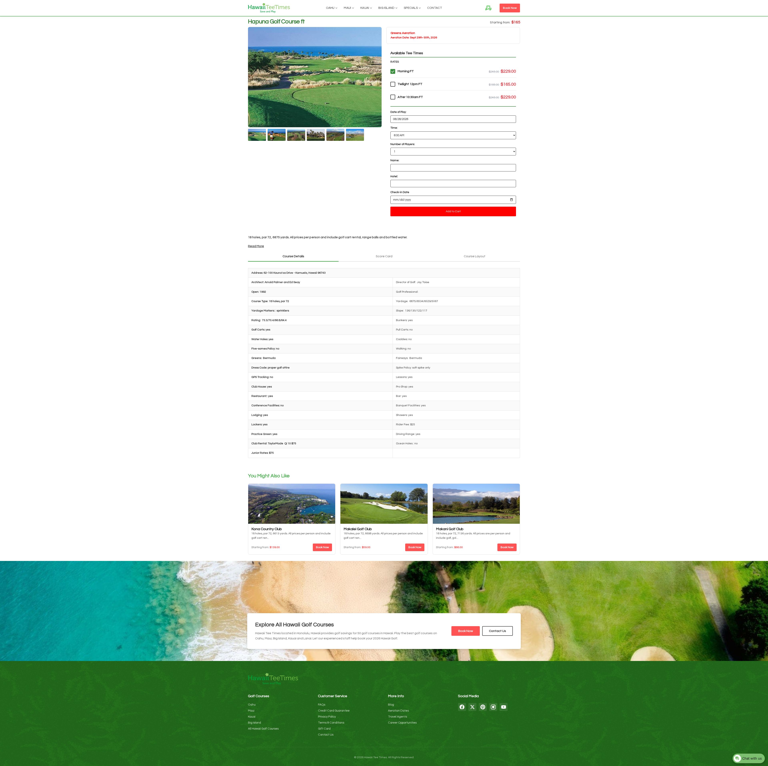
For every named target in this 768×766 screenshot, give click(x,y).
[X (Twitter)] (472, 707)
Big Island (386, 7)
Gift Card (324, 728)
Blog (391, 704)
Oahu (330, 7)
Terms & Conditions (331, 722)
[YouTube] (504, 707)
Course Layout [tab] (474, 256)
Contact (434, 7)
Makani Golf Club (449, 529)
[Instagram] (493, 707)
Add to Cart (453, 211)
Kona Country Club (266, 529)
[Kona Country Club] (291, 504)
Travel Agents (397, 716)
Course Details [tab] (293, 256)
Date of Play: (398, 112)
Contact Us (497, 631)
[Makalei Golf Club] (383, 504)
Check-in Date (399, 192)
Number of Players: (402, 144)
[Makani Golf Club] (476, 504)
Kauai (364, 7)
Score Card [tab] (384, 256)
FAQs (321, 704)
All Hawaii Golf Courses (263, 728)
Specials (411, 7)
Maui (347, 7)
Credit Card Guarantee (334, 710)
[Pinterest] (483, 707)
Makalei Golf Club (358, 529)
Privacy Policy (327, 716)
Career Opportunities (402, 722)
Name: (394, 160)
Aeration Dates (398, 710)
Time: (394, 127)
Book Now (510, 8)
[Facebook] (462, 707)
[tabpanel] (384, 364)
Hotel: (394, 176)
